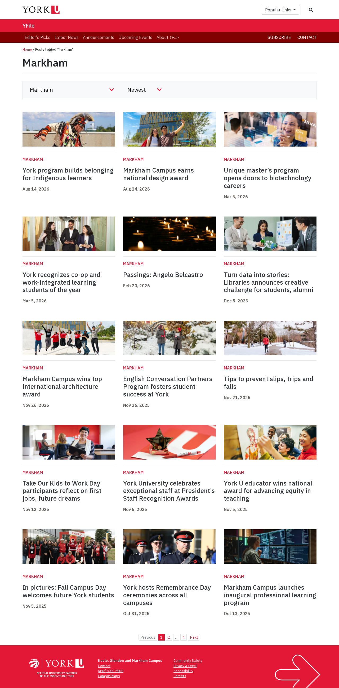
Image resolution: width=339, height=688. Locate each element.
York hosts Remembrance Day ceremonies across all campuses (167, 595)
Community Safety (187, 660)
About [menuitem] (168, 37)
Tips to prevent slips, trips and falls (268, 382)
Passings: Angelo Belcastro (163, 274)
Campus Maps (109, 676)
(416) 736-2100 (110, 671)
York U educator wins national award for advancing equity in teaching (268, 491)
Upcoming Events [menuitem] (135, 37)
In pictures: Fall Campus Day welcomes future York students (68, 591)
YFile (28, 25)
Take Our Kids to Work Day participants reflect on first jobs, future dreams (62, 491)
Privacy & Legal (185, 666)
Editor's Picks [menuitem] (37, 37)
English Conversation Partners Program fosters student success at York (167, 386)
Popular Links (278, 9)
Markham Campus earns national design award (158, 174)
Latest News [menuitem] (67, 37)
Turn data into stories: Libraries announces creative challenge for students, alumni (268, 282)
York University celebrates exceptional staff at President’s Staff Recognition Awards (169, 491)
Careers (179, 676)
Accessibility (183, 671)
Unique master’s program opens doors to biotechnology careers (267, 178)
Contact (306, 37)
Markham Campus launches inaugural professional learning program (270, 595)
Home (27, 49)
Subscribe (279, 37)
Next (194, 637)
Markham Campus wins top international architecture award (62, 386)
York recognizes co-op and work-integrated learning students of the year (61, 282)
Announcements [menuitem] (98, 37)
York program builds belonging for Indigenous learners (68, 174)
